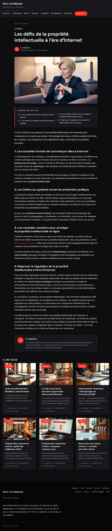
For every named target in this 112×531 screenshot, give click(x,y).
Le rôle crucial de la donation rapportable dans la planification (52, 391)
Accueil (6, 13)
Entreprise (56, 13)
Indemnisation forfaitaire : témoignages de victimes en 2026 (91, 391)
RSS (108, 492)
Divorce (45, 13)
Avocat (35, 13)
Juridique (17, 13)
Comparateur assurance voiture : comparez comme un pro (53, 446)
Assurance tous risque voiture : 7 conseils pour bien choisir (89, 446)
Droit (26, 13)
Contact (81, 13)
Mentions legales (98, 492)
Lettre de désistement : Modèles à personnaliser (17, 390)
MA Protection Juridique (25, 243)
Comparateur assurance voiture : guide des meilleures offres (17, 446)
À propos (68, 13)
